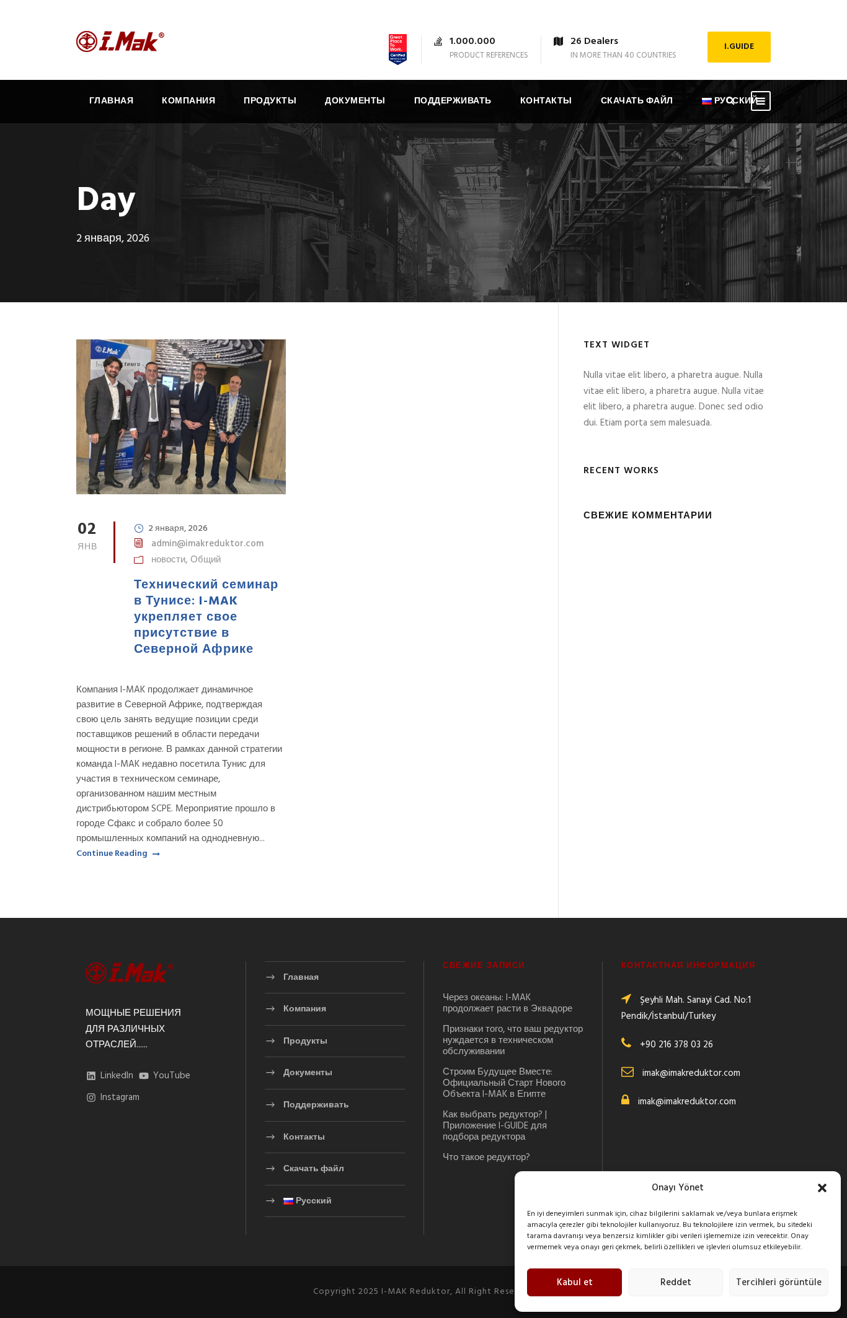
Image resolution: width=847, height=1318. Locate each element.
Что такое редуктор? (486, 1157)
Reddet (675, 1282)
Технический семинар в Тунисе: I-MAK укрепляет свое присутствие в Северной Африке (206, 617)
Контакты (546, 101)
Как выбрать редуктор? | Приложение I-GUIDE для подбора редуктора (495, 1126)
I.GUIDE (739, 46)
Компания (188, 101)
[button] (822, 1188)
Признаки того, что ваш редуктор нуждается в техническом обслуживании (513, 1040)
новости (168, 559)
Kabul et (575, 1282)
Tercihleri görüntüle (779, 1282)
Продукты (270, 101)
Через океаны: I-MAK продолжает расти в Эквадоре (507, 1003)
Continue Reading (112, 854)
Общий (205, 559)
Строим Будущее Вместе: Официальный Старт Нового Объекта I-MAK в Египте (504, 1083)
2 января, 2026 (178, 529)
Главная (111, 101)
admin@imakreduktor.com (207, 543)
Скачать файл (637, 101)
